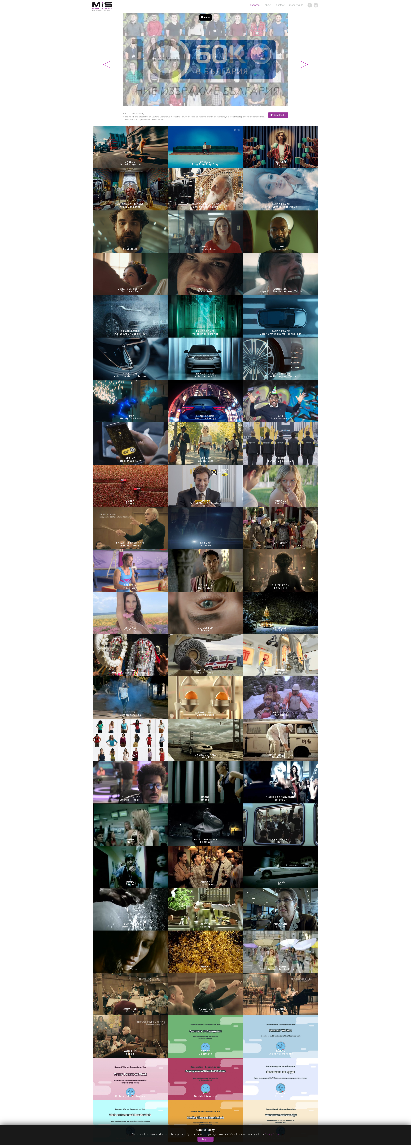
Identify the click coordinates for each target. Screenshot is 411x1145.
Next (304, 65)
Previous (107, 65)
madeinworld (296, 5)
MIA (102, 6)
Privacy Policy (272, 1134)
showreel (255, 5)
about (268, 5)
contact (280, 5)
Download (279, 115)
